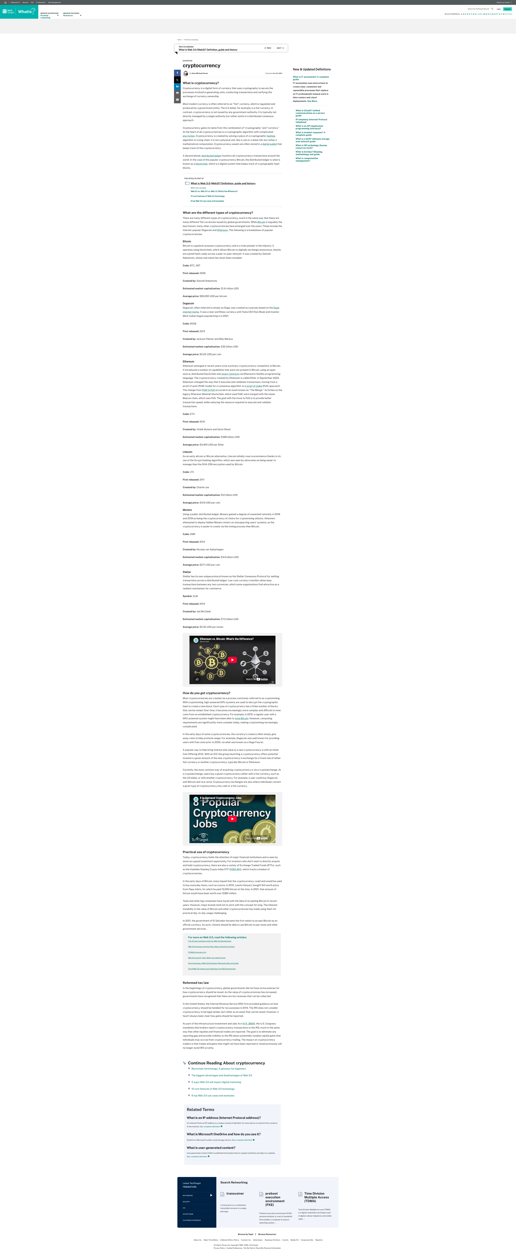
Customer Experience (192, 1220)
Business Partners (272, 1240)
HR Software (188, 1214)
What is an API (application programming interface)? (309, 127)
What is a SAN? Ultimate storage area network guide (312, 140)
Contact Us (246, 1240)
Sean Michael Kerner (200, 73)
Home (179, 39)
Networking (188, 1195)
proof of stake (254, 386)
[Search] (492, 9)
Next (279, 48)
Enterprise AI (15, 2)
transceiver (235, 1193)
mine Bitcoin (241, 718)
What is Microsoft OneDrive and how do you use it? (224, 1134)
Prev (269, 48)
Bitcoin (261, 222)
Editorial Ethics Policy (229, 1240)
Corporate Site (307, 1240)
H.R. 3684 (248, 1023)
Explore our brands (503, 2)
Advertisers (258, 1240)
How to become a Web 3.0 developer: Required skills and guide (213, 963)
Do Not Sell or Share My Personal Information (262, 1248)
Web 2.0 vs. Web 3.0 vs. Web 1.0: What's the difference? (214, 191)
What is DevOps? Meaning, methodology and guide (309, 153)
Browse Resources (267, 1234)
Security (25, 2)
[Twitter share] (177, 79)
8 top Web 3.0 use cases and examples (207, 201)
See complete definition (209, 1126)
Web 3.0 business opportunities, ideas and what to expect (211, 947)
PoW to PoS (208, 390)
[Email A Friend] (177, 100)
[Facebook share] (177, 73)
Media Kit (295, 1240)
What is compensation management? (307, 159)
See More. (312, 101)
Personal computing (191, 39)
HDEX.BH (235, 869)
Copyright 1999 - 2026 (239, 1245)
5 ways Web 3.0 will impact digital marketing (216, 1082)
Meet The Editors (211, 1240)
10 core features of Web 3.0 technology (208, 196)
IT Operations (40, 2)
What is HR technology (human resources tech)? (311, 146)
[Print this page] (177, 93)
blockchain (202, 163)
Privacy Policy (219, 1248)
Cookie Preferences (235, 1248)
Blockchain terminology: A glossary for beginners (218, 1068)
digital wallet (269, 144)
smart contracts (230, 373)
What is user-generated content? (211, 1148)
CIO (32, 2)
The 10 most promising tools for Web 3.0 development (209, 941)
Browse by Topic (245, 1234)
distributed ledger (211, 155)
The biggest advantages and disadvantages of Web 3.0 (221, 1075)
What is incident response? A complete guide (310, 133)
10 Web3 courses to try (197, 952)
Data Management (54, 2)
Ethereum (222, 230)
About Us (198, 1240)
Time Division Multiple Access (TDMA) (316, 1197)
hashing (271, 136)
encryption (189, 136)
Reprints (318, 1240)
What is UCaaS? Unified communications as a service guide (310, 113)
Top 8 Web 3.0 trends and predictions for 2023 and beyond (212, 969)
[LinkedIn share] (177, 86)
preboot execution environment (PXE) (275, 1199)
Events (285, 1240)
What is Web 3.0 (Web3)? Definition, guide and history (208, 49)
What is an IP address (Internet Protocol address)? (224, 1118)
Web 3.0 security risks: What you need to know (206, 958)
